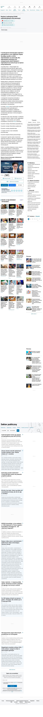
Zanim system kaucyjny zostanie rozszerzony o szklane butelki (33, 152)
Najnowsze (34, 122)
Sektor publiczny (14, 10)
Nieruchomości (32, 10)
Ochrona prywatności (10, 700)
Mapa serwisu (27, 702)
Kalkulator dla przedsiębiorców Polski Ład (33, 168)
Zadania (18, 427)
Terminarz (31, 216)
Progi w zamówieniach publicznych (32, 200)
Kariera (37, 700)
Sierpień (38, 216)
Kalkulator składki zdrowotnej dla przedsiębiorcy (34, 165)
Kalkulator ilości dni (31, 176)
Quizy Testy (30, 210)
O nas (3, 700)
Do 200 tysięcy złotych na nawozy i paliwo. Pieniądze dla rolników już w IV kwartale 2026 (33, 137)
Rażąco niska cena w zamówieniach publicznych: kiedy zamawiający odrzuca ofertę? (33, 134)
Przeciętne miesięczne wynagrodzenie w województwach (34, 197)
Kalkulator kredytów (31, 172)
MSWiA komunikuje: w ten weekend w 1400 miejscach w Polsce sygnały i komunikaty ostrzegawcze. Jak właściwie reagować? (34, 131)
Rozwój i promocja (25, 427)
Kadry (7, 10)
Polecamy (28, 349)
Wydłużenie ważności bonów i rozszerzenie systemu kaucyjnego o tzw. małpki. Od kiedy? (34, 157)
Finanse (14, 427)
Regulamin (32, 700)
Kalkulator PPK (30, 175)
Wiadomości (3, 427)
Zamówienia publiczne (32, 185)
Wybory (29, 188)
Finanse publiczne (31, 183)
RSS (11, 702)
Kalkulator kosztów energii (32, 170)
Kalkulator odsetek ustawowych (33, 173)
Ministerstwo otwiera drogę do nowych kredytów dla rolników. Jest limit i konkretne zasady (33, 146)
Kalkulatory (32, 163)
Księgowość (3, 10)
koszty (7, 106)
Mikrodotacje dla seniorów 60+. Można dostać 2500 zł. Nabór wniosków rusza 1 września (33, 149)
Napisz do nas (19, 178)
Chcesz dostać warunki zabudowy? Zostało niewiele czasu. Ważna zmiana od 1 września (33, 125)
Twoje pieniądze (23, 10)
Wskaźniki (31, 190)
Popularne (29, 122)
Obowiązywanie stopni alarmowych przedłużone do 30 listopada (33, 140)
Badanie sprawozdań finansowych (34, 202)
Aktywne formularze (34, 180)
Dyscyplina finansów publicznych (34, 204)
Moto (28, 10)
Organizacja (9, 427)
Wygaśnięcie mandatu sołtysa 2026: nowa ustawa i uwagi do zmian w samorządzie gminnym (34, 143)
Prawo (19, 10)
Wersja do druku (7, 178)
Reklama (21, 702)
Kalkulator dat (30, 178)
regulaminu (15, 682)
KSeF (41, 10)
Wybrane (38, 122)
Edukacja (37, 10)
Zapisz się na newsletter (14, 181)
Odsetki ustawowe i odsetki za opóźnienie (33, 192)
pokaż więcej (11, 669)
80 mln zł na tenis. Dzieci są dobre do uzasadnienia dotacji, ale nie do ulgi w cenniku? (33, 128)
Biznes (10, 10)
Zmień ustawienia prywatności (22, 700)
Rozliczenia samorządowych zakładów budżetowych (33, 208)
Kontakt (15, 702)
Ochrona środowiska (31, 186)
